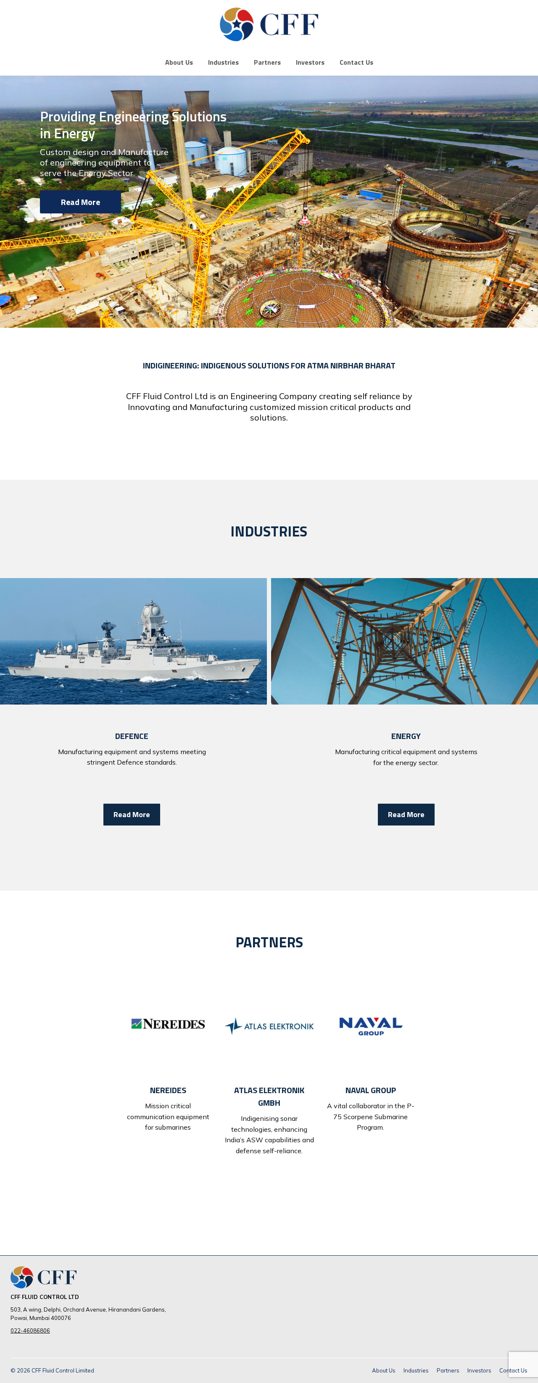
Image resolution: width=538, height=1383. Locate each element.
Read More (80, 201)
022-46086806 (30, 1330)
